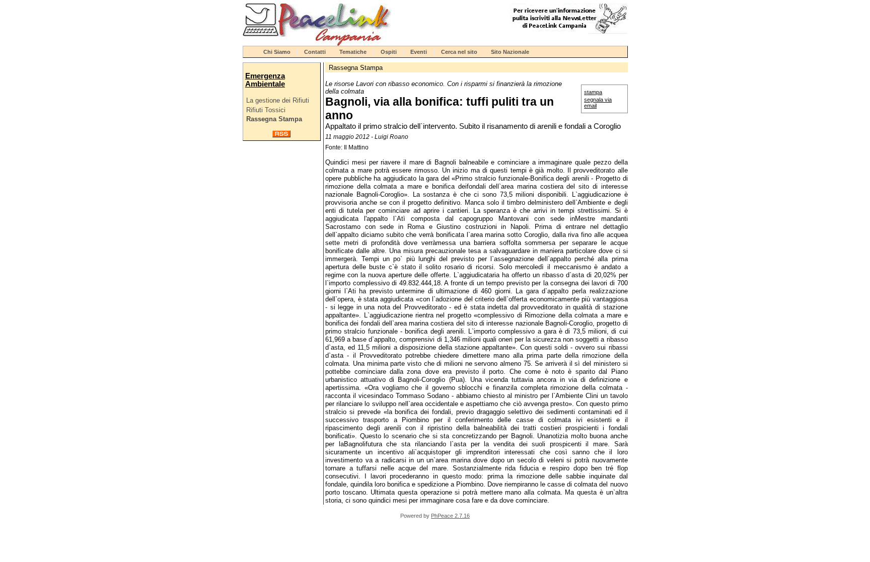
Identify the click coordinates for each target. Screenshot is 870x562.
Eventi (418, 52)
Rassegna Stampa (274, 119)
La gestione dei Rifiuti (277, 100)
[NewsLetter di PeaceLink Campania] (569, 31)
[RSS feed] (281, 135)
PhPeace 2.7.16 (450, 516)
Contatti (315, 52)
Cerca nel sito (459, 52)
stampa (593, 92)
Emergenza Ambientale (265, 80)
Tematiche (353, 52)
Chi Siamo (277, 52)
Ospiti (389, 52)
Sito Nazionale (510, 52)
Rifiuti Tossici (265, 110)
